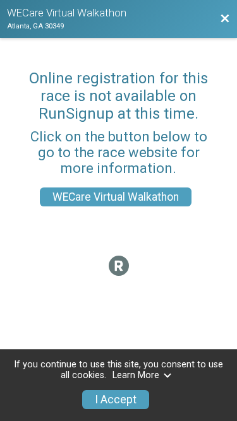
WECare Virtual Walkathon (115, 197)
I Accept (116, 399)
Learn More (135, 375)
